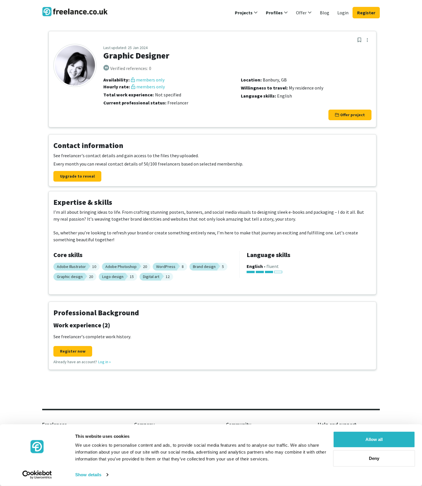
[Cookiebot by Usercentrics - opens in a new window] (37, 475)
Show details (88, 474)
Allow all (374, 439)
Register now (73, 351)
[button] (246, 12)
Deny (374, 458)
